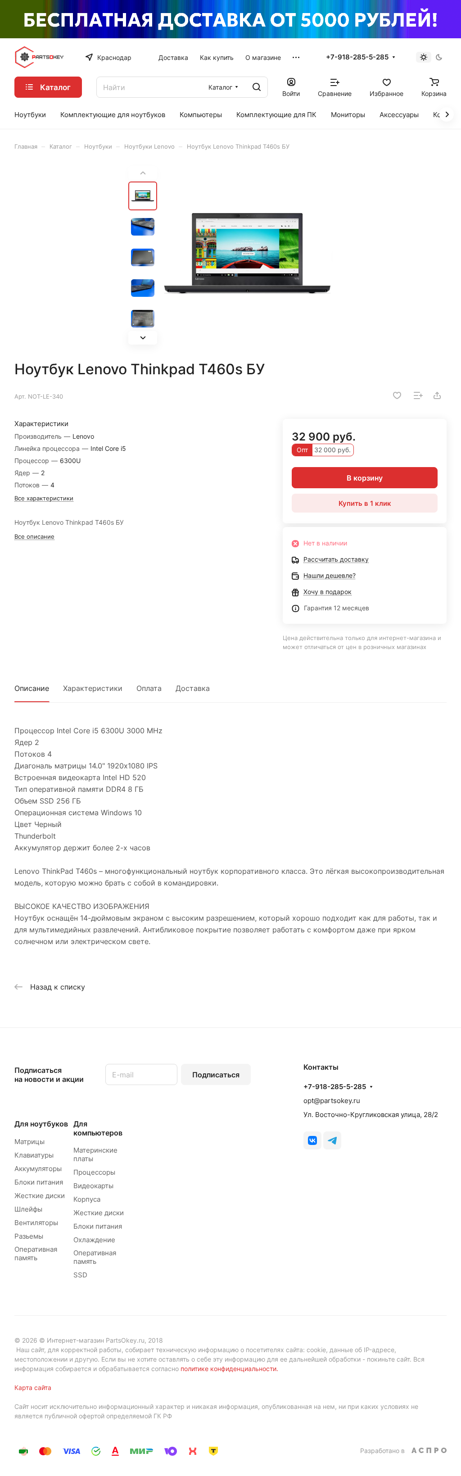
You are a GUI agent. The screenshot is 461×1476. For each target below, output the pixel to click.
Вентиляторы (36, 1222)
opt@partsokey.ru (331, 1100)
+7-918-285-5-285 (357, 57)
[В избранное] (397, 395)
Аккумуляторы (38, 1168)
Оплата (149, 688)
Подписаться (216, 1074)
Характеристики (92, 688)
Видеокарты (93, 1185)
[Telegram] (332, 1140)
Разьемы (28, 1236)
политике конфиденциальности (228, 1368)
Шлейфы (28, 1209)
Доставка (193, 688)
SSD (80, 1275)
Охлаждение (94, 1239)
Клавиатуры (34, 1155)
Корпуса (86, 1199)
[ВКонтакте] (312, 1140)
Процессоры (94, 1172)
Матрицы (29, 1141)
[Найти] (256, 87)
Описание (31, 688)
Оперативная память (35, 1253)
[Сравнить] (418, 395)
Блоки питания (38, 1182)
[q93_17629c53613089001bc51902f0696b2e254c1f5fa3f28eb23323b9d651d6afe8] (248, 255)
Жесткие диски (39, 1195)
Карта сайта (32, 1387)
